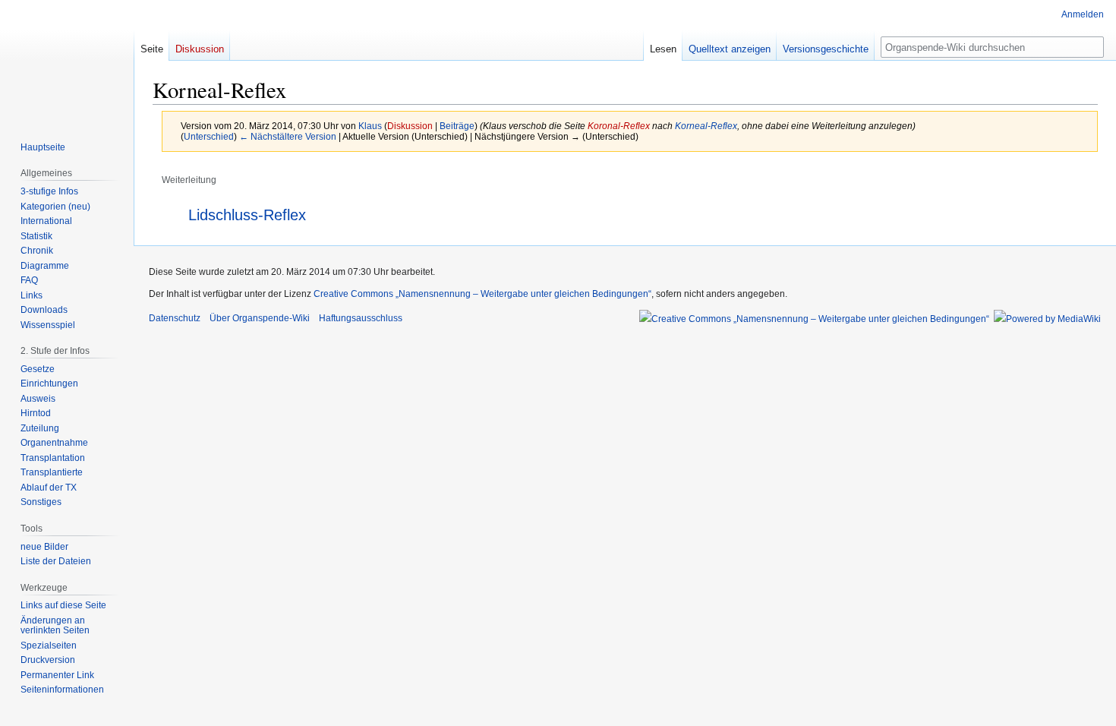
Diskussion (410, 126)
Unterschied (209, 136)
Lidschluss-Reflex (247, 215)
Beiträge (457, 126)
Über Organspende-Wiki (260, 318)
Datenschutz (174, 318)
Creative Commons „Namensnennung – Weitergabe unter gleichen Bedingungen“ (482, 294)
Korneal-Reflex (706, 126)
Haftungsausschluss (360, 318)
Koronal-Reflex (619, 126)
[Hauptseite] (67, 61)
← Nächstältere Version (287, 136)
